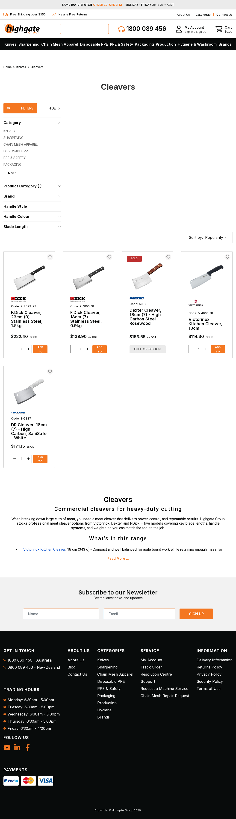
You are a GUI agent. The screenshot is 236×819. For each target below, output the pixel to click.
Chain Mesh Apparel (59, 44)
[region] (32, 167)
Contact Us (224, 14)
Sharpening (28, 44)
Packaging (144, 44)
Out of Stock (147, 349)
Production (166, 44)
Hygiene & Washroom (197, 44)
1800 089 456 (145, 28)
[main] (118, 359)
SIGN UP (196, 614)
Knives (10, 44)
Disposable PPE (94, 44)
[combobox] (84, 29)
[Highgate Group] (21, 29)
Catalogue (203, 14)
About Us (183, 14)
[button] (190, 28)
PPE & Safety (121, 44)
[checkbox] (32, 131)
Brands (225, 44)
